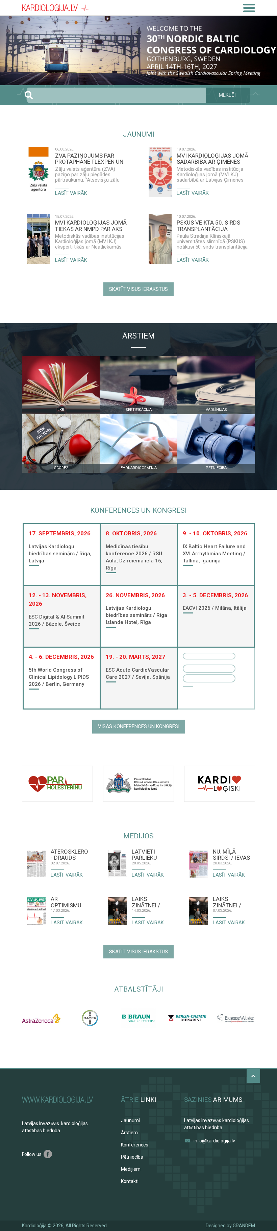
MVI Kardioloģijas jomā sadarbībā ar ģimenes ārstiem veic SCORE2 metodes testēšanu (212, 159)
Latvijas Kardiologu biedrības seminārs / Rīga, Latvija (60, 553)
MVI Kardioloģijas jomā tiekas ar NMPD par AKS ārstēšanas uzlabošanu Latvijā (91, 225)
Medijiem (131, 1169)
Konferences (134, 1144)
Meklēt (228, 95)
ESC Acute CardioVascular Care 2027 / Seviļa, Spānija (138, 673)
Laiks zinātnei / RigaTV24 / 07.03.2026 (228, 902)
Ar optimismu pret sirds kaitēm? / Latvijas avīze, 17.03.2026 (66, 902)
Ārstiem (129, 1132)
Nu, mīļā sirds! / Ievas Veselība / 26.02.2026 (231, 855)
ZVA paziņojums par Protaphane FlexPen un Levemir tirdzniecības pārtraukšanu (89, 159)
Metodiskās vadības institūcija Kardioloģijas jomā (210, 172)
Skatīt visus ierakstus (138, 289)
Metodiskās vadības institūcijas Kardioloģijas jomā (89, 239)
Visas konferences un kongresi (138, 726)
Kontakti (129, 1181)
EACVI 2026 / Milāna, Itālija (215, 608)
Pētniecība (132, 1157)
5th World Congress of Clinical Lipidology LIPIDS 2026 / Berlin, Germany (59, 677)
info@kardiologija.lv (214, 1140)
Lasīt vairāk (71, 193)
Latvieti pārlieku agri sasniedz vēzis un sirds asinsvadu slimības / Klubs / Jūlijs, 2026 (149, 855)
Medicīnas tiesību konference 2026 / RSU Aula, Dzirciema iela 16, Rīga (134, 557)
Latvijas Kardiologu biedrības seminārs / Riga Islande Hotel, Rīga (136, 615)
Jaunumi (130, 1120)
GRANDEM (244, 1225)
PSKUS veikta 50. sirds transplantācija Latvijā (208, 225)
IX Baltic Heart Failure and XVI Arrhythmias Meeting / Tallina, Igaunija (214, 553)
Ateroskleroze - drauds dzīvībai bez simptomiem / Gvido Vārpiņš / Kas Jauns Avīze (69, 855)
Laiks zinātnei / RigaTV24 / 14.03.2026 (147, 902)
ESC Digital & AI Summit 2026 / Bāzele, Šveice (56, 620)
